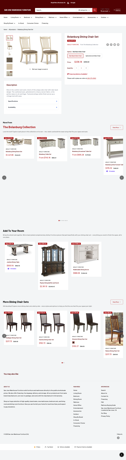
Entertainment (77, 17)
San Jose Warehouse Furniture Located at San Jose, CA (111, 409)
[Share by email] (118, 44)
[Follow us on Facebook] (118, 437)
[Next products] (122, 178)
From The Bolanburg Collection (89, 44)
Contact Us (104, 396)
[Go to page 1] (59, 220)
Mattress (51, 17)
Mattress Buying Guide (108, 405)
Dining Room (39, 17)
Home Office (64, 17)
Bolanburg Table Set (45, 154)
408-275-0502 (91, 78)
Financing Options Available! (78, 74)
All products (12, 29)
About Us (104, 393)
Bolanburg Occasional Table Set (81, 151)
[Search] (94, 10)
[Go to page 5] (65, 220)
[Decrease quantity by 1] (76, 68)
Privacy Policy (105, 416)
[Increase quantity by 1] (86, 68)
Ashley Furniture (73, 44)
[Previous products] (4, 178)
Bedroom (27, 17)
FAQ (102, 402)
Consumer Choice (33, 23)
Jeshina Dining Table (13, 262)
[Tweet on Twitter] (114, 44)
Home (5, 17)
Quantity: (70, 68)
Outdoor (103, 17)
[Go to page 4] (63, 220)
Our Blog (104, 413)
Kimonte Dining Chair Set (79, 339)
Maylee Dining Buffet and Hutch (49, 283)
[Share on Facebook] (107, 44)
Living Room (15, 17)
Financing (45, 23)
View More (116, 127)
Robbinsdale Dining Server (81, 269)
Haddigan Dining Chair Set (13, 338)
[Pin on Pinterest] (111, 44)
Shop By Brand (8, 23)
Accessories (92, 17)
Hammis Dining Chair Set (46, 339)
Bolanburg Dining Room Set (14, 151)
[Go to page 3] (62, 220)
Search (103, 390)
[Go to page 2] (60, 220)
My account (105, 11)
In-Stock (21, 23)
